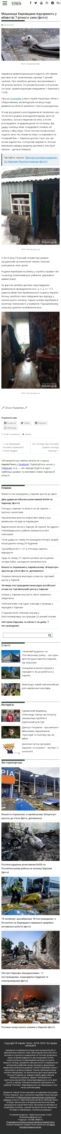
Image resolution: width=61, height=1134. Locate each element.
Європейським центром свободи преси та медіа (32, 1101)
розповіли (15, 98)
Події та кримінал (12, 434)
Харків (28, 434)
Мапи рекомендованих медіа (37, 1125)
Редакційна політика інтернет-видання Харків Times (31, 1122)
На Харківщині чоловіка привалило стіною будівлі (13, 447)
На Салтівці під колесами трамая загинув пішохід (45, 447)
